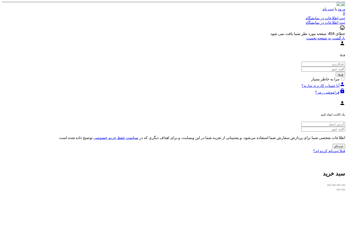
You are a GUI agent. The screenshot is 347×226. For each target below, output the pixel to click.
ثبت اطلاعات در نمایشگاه (325, 18)
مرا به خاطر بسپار (325, 79)
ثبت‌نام (338, 146)
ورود (341, 9)
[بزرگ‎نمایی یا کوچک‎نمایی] (329, 185)
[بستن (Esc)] (343, 185)
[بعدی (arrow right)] (338, 189)
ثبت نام (328, 9)
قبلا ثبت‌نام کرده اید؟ (329, 151)
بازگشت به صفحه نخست (325, 38)
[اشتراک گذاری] (338, 185)
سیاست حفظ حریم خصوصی (115, 137)
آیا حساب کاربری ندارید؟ (323, 85)
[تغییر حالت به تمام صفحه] (334, 185)
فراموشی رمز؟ (330, 92)
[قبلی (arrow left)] (343, 189)
